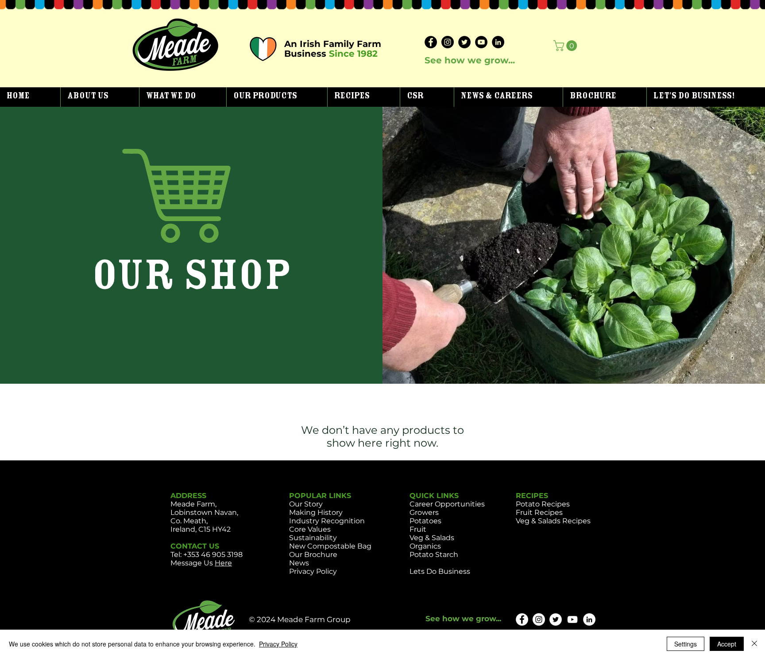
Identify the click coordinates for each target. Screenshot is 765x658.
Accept (726, 643)
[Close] (754, 644)
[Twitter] (464, 42)
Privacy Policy (278, 643)
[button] (99, 97)
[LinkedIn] (498, 42)
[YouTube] (481, 42)
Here (223, 563)
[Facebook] (431, 42)
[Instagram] (447, 42)
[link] (566, 45)
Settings (685, 643)
